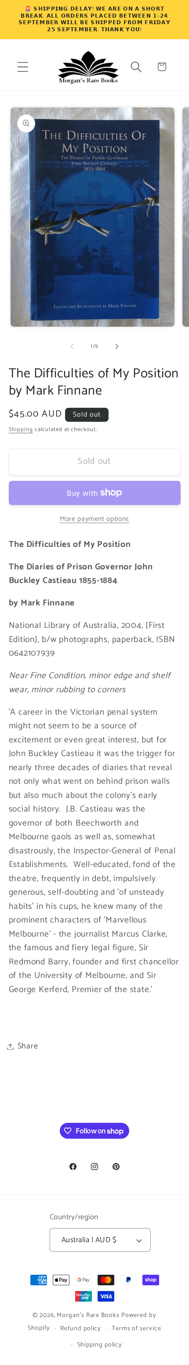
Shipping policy (100, 1344)
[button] (22, 66)
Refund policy (80, 1328)
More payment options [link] (94, 519)
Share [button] (28, 1046)
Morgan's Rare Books (88, 1315)
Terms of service (136, 1328)
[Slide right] (117, 346)
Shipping (21, 429)
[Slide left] (72, 346)
